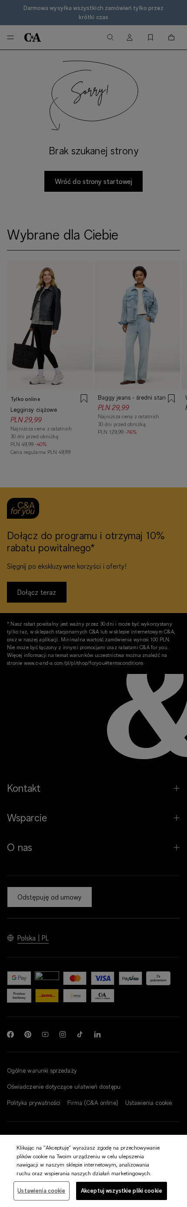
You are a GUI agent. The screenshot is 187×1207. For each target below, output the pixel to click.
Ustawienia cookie (41, 1190)
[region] (93, 1171)
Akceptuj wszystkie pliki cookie (121, 1190)
